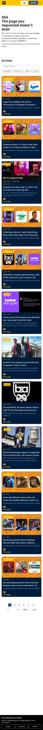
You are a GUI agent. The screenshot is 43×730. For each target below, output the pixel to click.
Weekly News (7, 71)
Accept (8, 726)
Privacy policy (12, 720)
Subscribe (33, 3)
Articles (36, 71)
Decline (35, 726)
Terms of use (24, 720)
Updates (27, 71)
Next (25, 609)
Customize (21, 726)
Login (24, 3)
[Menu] (40, 2)
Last (34, 609)
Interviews (18, 71)
